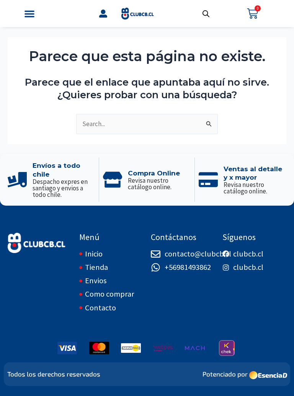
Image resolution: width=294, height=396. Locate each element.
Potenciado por (225, 374)
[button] (29, 14)
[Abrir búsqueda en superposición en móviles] (206, 13)
